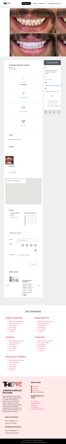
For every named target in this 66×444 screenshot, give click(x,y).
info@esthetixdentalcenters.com (53, 85)
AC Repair (12, 331)
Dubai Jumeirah (14, 317)
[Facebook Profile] (52, 96)
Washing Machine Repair (16, 321)
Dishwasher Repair (14, 323)
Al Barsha (40, 337)
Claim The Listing (53, 106)
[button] (8, 285)
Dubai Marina (42, 317)
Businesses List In (54, 3)
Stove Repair (13, 329)
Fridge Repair (13, 325)
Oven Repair (12, 327)
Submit (33, 264)
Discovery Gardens (16, 356)
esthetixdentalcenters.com (52, 91)
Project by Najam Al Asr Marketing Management (33, 442)
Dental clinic (13, 172)
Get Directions (23, 97)
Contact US (53, 102)
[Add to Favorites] (23, 122)
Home (35, 3)
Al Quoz (10, 337)
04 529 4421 (48, 79)
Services (41, 3)
